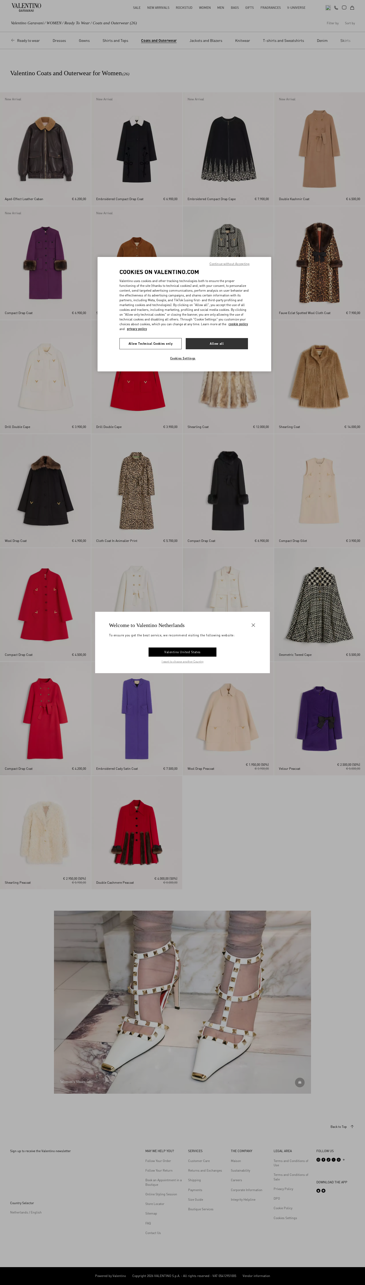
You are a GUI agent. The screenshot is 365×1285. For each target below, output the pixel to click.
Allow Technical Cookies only (151, 344)
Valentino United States (182, 652)
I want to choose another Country (183, 661)
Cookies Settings (183, 358)
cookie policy (238, 324)
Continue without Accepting (229, 264)
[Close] (253, 625)
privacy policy (137, 329)
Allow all (217, 344)
